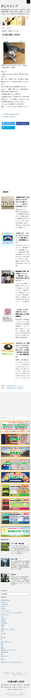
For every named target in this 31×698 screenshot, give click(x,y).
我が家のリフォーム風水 (7, 629)
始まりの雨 (14, 559)
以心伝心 (13, 574)
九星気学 (12, 114)
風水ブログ (20, 672)
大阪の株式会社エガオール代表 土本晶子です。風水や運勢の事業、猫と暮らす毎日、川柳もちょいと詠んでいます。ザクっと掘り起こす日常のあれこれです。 (15, 687)
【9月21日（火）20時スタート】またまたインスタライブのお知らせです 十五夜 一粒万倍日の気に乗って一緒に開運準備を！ (23, 350)
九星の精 (6, 114)
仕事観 (2, 625)
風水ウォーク (4, 656)
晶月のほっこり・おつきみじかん (11, 662)
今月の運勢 (4, 623)
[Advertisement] (15, 148)
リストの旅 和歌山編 (17, 543)
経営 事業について (6, 641)
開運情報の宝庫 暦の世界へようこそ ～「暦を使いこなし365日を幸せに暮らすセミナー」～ (23, 276)
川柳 (2, 627)
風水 (2, 654)
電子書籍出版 (4, 652)
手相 (2, 631)
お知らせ (3, 608)
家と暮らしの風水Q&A (17, 674)
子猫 (10, 116)
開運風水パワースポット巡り (9, 650)
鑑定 (2, 646)
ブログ (2, 616)
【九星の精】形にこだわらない (15, 386)
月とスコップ (11, 6)
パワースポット (5, 614)
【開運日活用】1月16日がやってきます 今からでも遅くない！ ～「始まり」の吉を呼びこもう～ (23, 202)
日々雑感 (3, 633)
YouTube (3, 602)
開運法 (2, 648)
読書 (2, 643)
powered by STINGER (18, 695)
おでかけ (3, 606)
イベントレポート (6, 610)
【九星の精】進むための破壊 (15, 388)
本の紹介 (3, 637)
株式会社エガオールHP (9, 672)
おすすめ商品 (4, 604)
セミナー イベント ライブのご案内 (11, 612)
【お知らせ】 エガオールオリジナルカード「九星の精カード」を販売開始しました (22, 237)
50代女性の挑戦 (5, 600)
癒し (14, 116)
